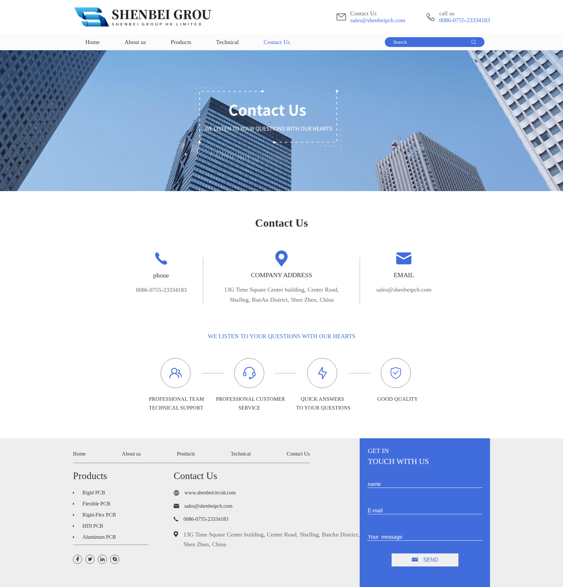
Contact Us (277, 42)
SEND (430, 560)
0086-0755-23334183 (464, 20)
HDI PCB (92, 526)
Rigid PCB (93, 492)
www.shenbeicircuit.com (210, 492)
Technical (227, 42)
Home (92, 42)
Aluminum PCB (99, 537)
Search (400, 42)
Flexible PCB (96, 503)
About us (135, 42)
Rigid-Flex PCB (99, 515)
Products (181, 42)
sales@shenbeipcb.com (377, 20)
